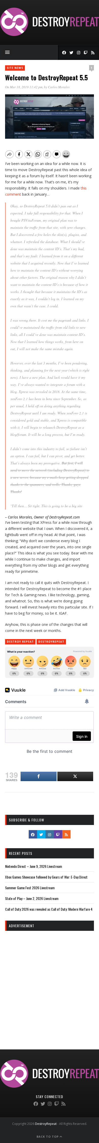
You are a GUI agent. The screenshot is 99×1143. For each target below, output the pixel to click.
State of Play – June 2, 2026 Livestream (31, 898)
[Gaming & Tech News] (49, 34)
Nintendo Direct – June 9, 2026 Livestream (33, 866)
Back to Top (48, 1136)
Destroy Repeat (20, 641)
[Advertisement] (49, 985)
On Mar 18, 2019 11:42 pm (23, 87)
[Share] (39, 776)
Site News (15, 68)
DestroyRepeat (51, 641)
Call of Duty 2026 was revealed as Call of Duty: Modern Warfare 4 (48, 909)
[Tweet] (75, 776)
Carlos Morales (59, 87)
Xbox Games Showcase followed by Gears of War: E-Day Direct (46, 877)
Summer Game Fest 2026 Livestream (30, 887)
